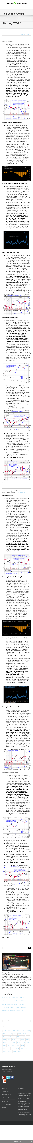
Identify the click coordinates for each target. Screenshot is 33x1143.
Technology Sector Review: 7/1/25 (13, 997)
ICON (22, 1039)
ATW (28, 1031)
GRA (13, 1039)
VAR (26, 1048)
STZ (9, 1048)
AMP (4, 1031)
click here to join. (21, 492)
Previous (22, 34)
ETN (28, 1036)
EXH (4, 1039)
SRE (4, 1048)
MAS (4, 1042)
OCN (23, 1042)
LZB (27, 1039)
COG (15, 1034)
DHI (14, 1036)
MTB (18, 1042)
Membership (7, 1094)
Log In (5, 1107)
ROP (18, 1045)
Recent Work (7, 1098)
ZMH (19, 1051)
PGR (28, 1042)
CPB (19, 1034)
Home (5, 1088)
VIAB (4, 1051)
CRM (4, 1036)
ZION (14, 1051)
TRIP (17, 1048)
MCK (9, 1042)
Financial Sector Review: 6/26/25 (13, 1004)
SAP (22, 1045)
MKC (14, 1042)
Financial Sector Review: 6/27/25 (13, 1001)
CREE (24, 1034)
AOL (9, 1031)
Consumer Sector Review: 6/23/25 (14, 1010)
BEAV (4, 1034)
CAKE (10, 1034)
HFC (18, 1039)
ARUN (18, 1031)
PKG (4, 1045)
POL (9, 1045)
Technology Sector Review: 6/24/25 (14, 1007)
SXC (13, 1048)
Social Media (7, 1104)
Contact (5, 1101)
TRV (22, 1048)
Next (27, 34)
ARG (13, 1031)
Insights (6, 1091)
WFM (9, 1051)
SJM (27, 1045)
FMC (9, 1039)
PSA (13, 1045)
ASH (24, 1031)
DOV (18, 1036)
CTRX (9, 1036)
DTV (23, 1036)
